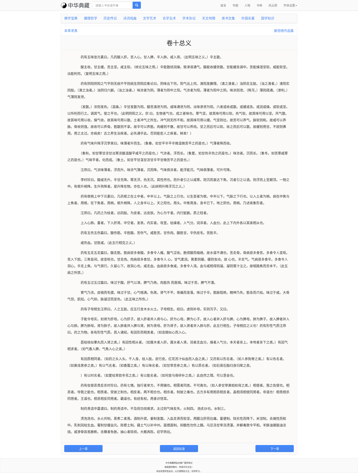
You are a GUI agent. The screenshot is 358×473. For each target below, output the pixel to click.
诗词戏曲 (130, 18)
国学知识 (267, 18)
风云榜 (272, 5)
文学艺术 (149, 18)
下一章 (274, 448)
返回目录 (179, 448)
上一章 (83, 448)
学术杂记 (189, 18)
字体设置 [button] (289, 5)
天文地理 (208, 18)
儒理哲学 (90, 18)
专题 (235, 5)
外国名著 (248, 18)
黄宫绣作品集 (284, 30)
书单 (259, 5)
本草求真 (70, 30)
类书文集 (228, 18)
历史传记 (110, 18)
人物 (247, 5)
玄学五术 (169, 18)
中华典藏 (79, 5)
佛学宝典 (70, 18)
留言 (223, 5)
